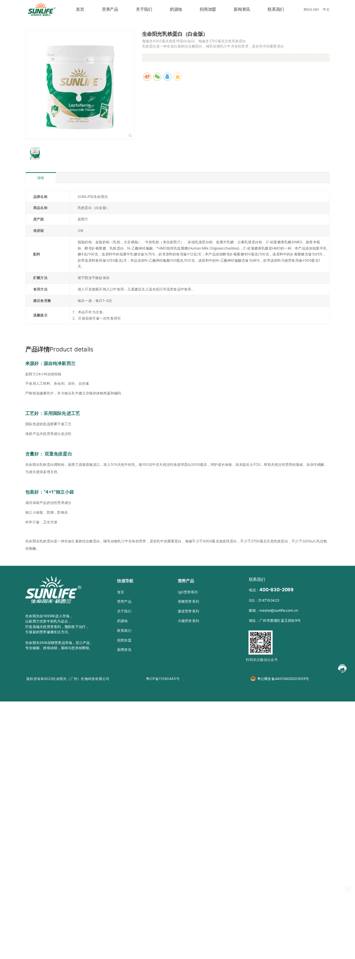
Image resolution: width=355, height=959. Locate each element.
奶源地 (176, 9)
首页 (80, 9)
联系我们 (276, 9)
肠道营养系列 (188, 611)
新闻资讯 (242, 9)
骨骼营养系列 (188, 601)
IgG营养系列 (188, 592)
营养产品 (110, 9)
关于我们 (144, 9)
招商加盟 (208, 9)
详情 (40, 178)
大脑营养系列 (188, 620)
